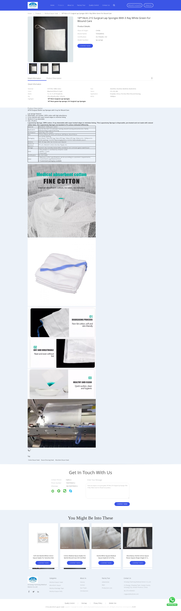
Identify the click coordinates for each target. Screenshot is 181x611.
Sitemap (84, 603)
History (82, 582)
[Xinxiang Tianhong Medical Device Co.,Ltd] (54, 491)
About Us (71, 5)
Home (52, 5)
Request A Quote (134, 5)
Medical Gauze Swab (56, 582)
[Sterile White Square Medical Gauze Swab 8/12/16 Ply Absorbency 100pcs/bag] (106, 538)
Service (82, 585)
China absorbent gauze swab (54, 607)
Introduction (84, 591)
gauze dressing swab (47, 460)
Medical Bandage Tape (56, 588)
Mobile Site (112, 603)
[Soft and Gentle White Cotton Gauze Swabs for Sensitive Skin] (43, 538)
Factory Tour (81, 5)
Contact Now (85, 46)
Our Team (83, 588)
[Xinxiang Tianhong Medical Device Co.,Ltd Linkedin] (38, 591)
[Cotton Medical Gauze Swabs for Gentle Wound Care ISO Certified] (74, 538)
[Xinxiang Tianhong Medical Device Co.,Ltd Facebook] (29, 591)
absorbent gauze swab (62, 460)
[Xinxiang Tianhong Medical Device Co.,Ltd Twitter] (33, 591)
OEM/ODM (105, 582)
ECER (134, 607)
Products (61, 5)
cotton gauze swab (34, 460)
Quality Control (94, 5)
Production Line (107, 588)
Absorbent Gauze (55, 585)
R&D (103, 585)
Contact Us (106, 5)
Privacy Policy (98, 603)
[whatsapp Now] (172, 606)
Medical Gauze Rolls (55, 591)
